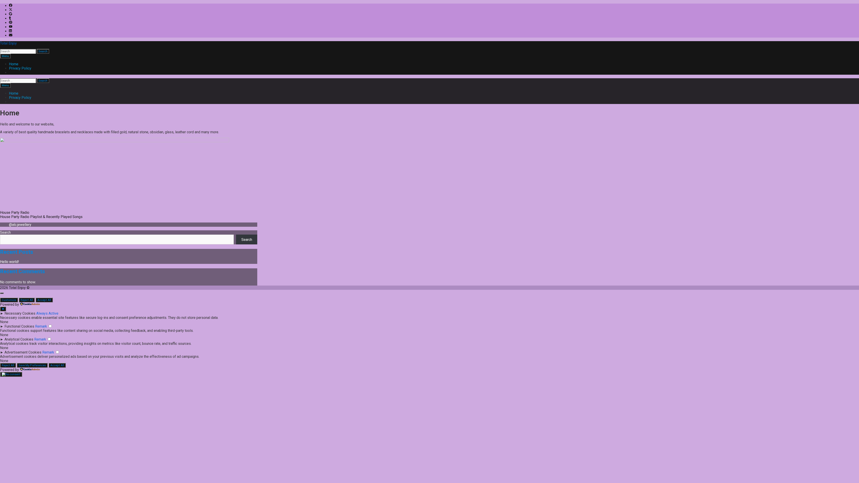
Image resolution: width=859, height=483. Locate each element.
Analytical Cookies (18, 339)
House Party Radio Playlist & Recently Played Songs (41, 217)
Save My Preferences (32, 365)
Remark (41, 326)
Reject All (27, 300)
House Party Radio (14, 212)
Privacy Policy (20, 68)
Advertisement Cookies (22, 352)
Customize (9, 300)
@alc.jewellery (20, 224)
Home (13, 64)
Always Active (47, 313)
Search (5, 232)
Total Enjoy (8, 43)
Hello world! (9, 262)
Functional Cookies (19, 326)
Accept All (44, 300)
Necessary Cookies (19, 313)
